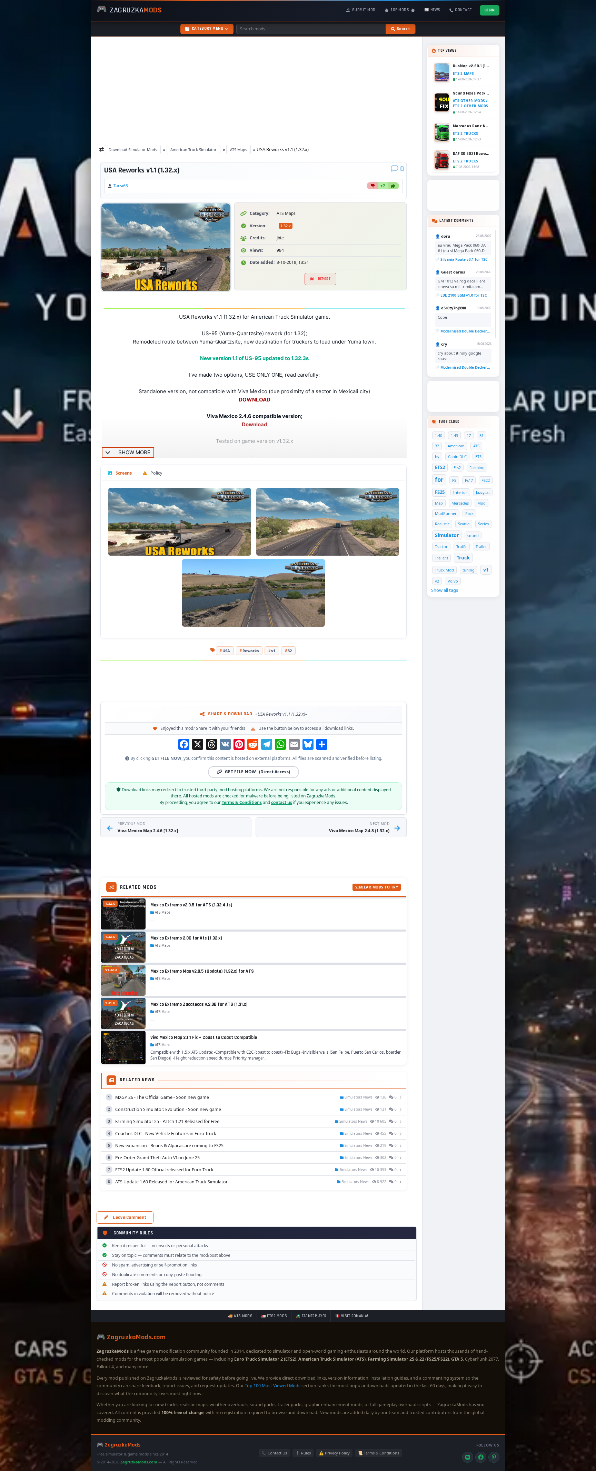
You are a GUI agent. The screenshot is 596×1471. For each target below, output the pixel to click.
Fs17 (469, 480)
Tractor (441, 546)
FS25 (440, 492)
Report (324, 279)
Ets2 (457, 467)
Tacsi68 (120, 186)
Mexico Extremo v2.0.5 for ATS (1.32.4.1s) (191, 905)
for (439, 480)
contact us (281, 802)
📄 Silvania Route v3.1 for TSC (461, 259)
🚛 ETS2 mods (274, 1316)
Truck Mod (444, 570)
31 (481, 435)
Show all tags (444, 590)
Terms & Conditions (242, 802)
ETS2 (440, 467)
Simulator (447, 535)
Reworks (250, 650)
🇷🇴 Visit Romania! (351, 1316)
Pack (469, 513)
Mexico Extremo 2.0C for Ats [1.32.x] (186, 938)
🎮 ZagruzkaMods (119, 1445)
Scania (463, 523)
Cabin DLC (457, 456)
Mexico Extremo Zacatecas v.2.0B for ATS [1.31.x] (199, 1004)
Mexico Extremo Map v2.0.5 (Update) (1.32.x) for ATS (202, 971)
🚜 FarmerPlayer (311, 1316)
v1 (273, 650)
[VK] (467, 1457)
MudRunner (446, 513)
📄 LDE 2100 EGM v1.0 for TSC (461, 295)
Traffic (461, 546)
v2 (437, 581)
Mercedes (460, 503)
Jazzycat (483, 492)
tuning (469, 570)
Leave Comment (129, 1217)
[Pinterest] (493, 1457)
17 (469, 435)
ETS (478, 456)
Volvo (453, 581)
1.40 (438, 435)
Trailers (441, 557)
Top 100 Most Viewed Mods (272, 1386)
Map (439, 503)
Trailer (481, 546)
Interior (460, 492)
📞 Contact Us (274, 1452)
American (456, 445)
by (437, 456)
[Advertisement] (257, 89)
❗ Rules (303, 1452)
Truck (463, 557)
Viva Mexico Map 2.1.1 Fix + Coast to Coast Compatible (203, 1037)
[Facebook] (480, 1457)
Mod (481, 503)
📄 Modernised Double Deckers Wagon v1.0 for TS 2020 (463, 331)
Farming (477, 467)
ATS (476, 445)
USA (226, 650)
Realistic (442, 523)
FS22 (485, 480)
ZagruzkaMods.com (138, 1461)
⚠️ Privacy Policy (334, 1452)
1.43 (454, 435)
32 (290, 650)
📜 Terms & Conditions (378, 1452)
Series (483, 523)
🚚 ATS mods (240, 1316)
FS (454, 480)
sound (473, 535)
